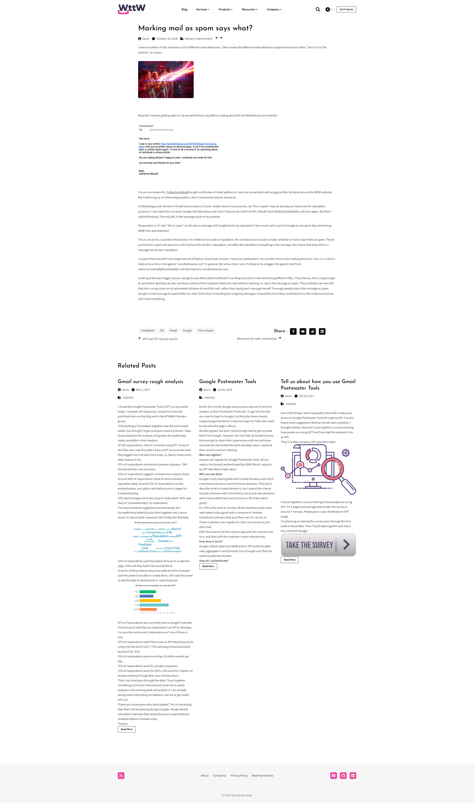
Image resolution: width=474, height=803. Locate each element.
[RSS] (121, 775)
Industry (128, 397)
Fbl (162, 330)
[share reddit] (312, 331)
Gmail (173, 330)
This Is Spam (205, 330)
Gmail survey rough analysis (150, 381)
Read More (127, 729)
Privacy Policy (239, 776)
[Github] (343, 775)
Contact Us (219, 776)
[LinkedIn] (353, 775)
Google (187, 330)
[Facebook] (333, 775)
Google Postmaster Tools (227, 381)
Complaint (147, 330)
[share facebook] (293, 331)
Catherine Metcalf (178, 192)
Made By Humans (262, 776)
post (275, 192)
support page (207, 421)
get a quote (346, 9)
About (204, 776)
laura (125, 390)
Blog (184, 9)
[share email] (303, 331)
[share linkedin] (322, 331)
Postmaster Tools (230, 412)
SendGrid (261, 436)
